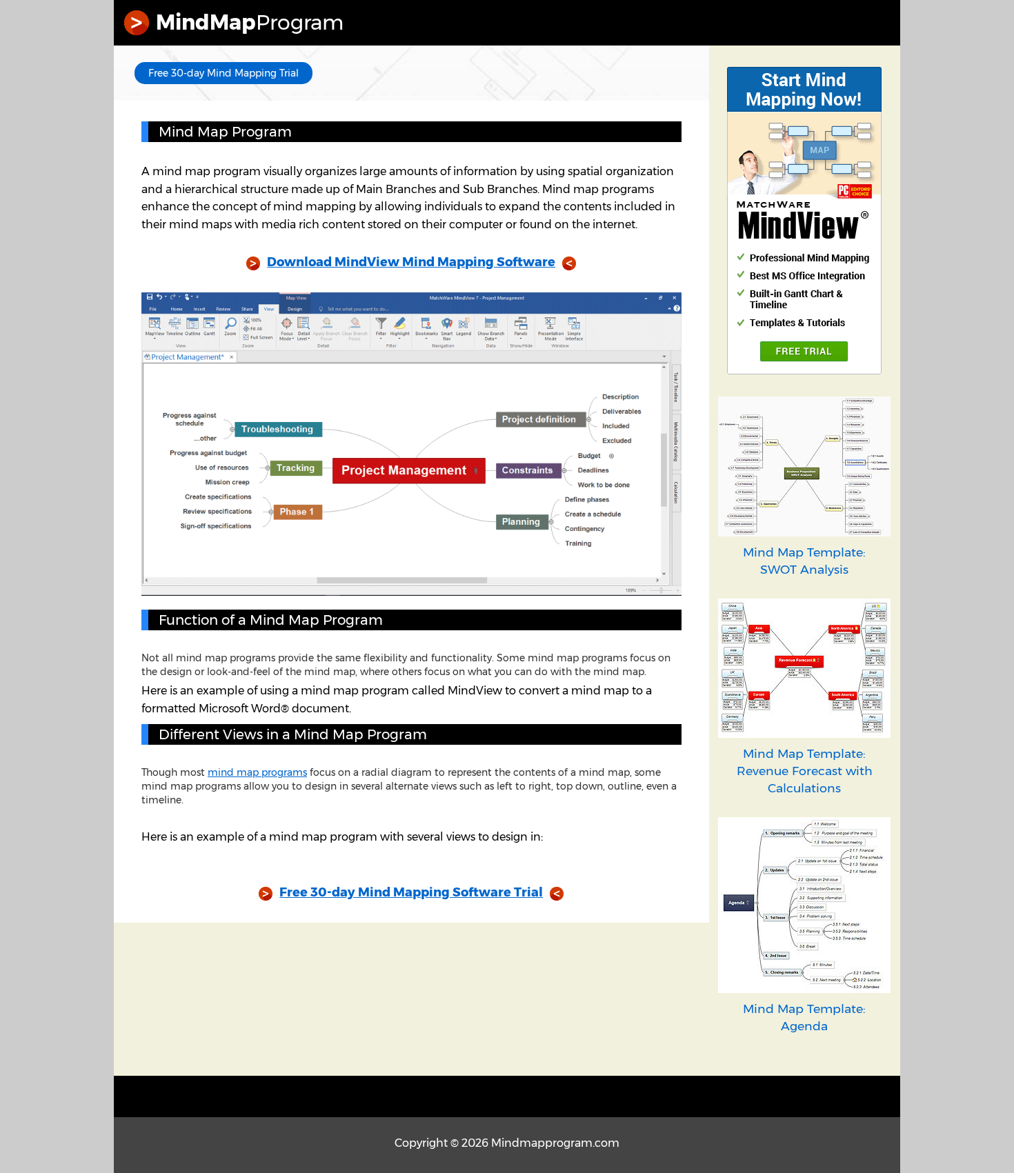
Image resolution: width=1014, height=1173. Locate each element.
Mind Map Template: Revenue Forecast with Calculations (805, 770)
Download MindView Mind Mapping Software (411, 262)
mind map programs (257, 772)
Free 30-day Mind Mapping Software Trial (411, 892)
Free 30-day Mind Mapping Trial (223, 73)
